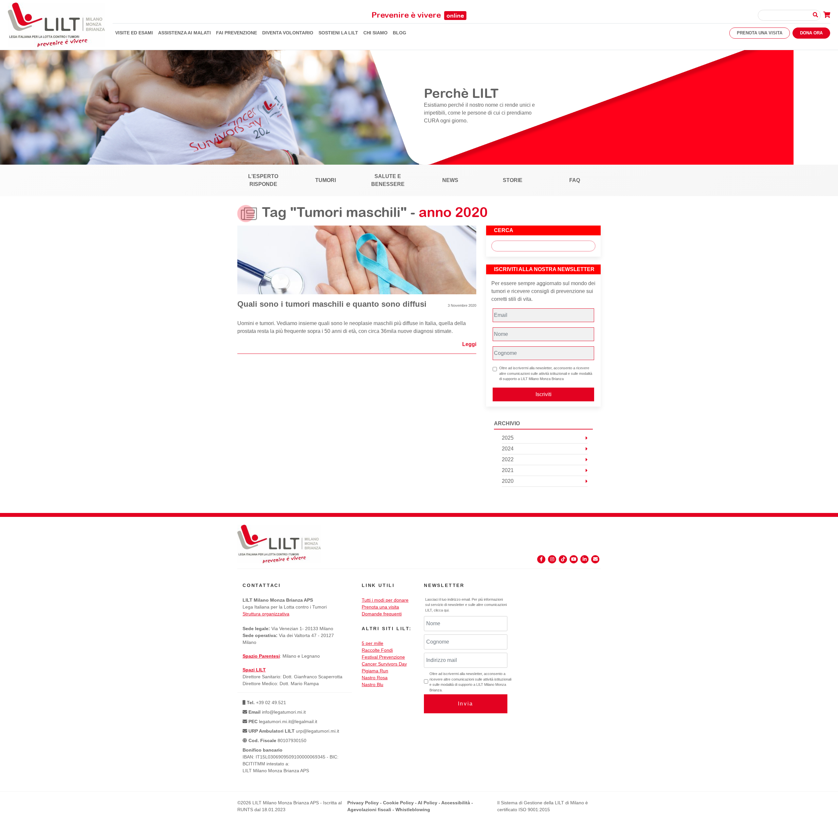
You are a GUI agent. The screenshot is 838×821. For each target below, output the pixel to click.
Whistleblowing (412, 809)
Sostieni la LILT (338, 32)
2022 (508, 459)
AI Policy (427, 802)
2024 (508, 448)
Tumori (325, 180)
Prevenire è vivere (418, 14)
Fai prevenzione (236, 32)
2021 (508, 470)
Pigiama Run (375, 670)
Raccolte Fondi (377, 650)
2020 (508, 481)
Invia (465, 703)
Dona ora (811, 32)
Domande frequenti (382, 613)
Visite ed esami (134, 32)
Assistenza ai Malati (184, 32)
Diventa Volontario (287, 32)
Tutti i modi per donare (385, 600)
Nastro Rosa (375, 677)
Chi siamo (375, 32)
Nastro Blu (372, 684)
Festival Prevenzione (383, 657)
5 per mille (372, 643)
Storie (512, 180)
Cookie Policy (398, 802)
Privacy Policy (363, 802)
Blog (399, 32)
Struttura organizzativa (266, 613)
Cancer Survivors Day (384, 663)
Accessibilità (455, 802)
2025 (508, 438)
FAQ (574, 180)
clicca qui (441, 610)
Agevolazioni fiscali (369, 809)
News (450, 180)
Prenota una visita (759, 32)
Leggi (469, 344)
